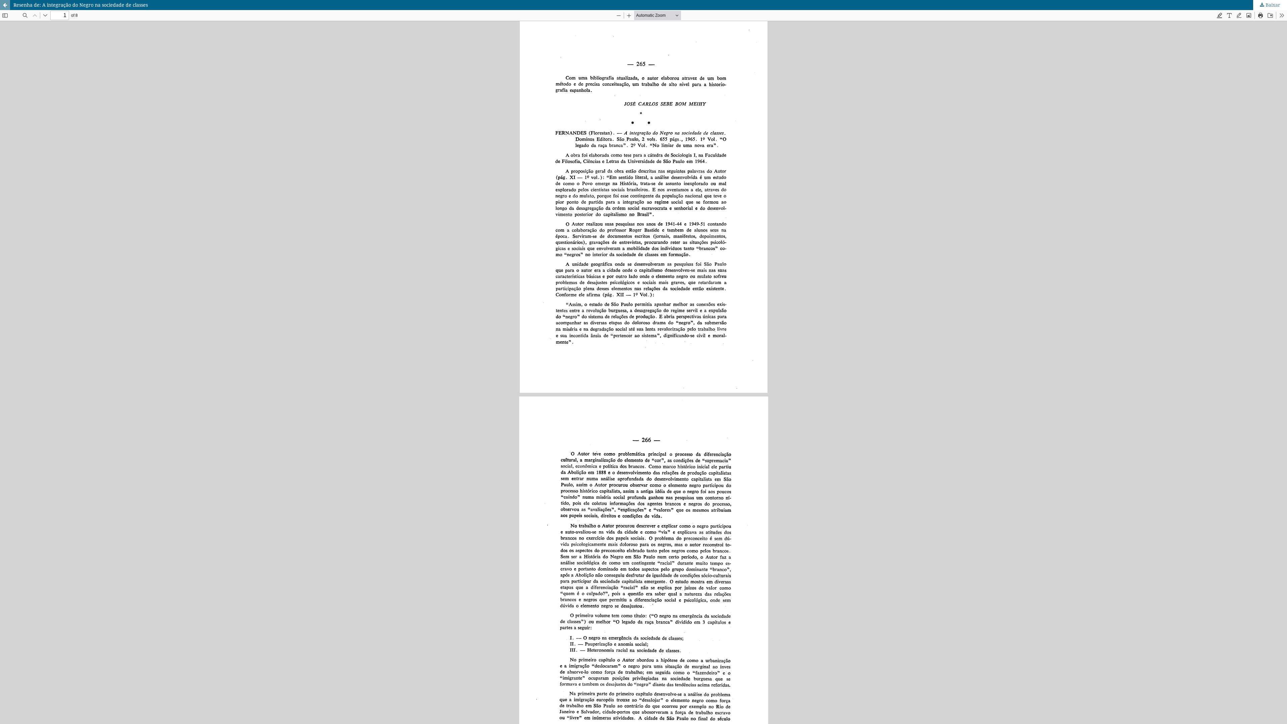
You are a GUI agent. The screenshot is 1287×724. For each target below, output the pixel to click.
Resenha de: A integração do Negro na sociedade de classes (80, 5)
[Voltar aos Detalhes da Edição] (5, 5)
